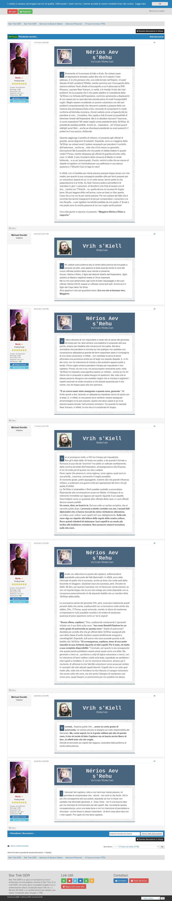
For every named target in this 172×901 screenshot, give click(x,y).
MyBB (17, 897)
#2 (154, 234)
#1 (154, 42)
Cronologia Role (20, 101)
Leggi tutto (140, 3)
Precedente (15, 833)
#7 (154, 761)
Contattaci (121, 880)
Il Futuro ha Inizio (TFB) (95, 23)
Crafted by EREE (25, 897)
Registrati (26, 11)
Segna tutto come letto (74, 886)
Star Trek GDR (14, 23)
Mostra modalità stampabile (19, 846)
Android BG (39, 897)
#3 (154, 309)
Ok (160, 4)
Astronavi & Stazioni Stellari (51, 23)
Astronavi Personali (74, 23)
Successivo (27, 833)
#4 (154, 426)
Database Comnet (20, 98)
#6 (154, 696)
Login (13, 11)
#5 (154, 543)
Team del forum (140, 880)
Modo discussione (157, 37)
